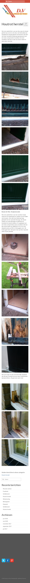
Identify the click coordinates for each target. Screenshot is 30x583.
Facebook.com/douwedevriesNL (10, 551)
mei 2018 (5, 521)
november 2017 (7, 523)
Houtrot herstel (6, 475)
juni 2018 (5, 518)
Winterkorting (6, 499)
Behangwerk (6, 501)
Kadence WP (4, 580)
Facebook (5, 491)
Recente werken (7, 488)
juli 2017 (5, 529)
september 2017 (7, 526)
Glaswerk (5, 504)
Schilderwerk (6, 494)
